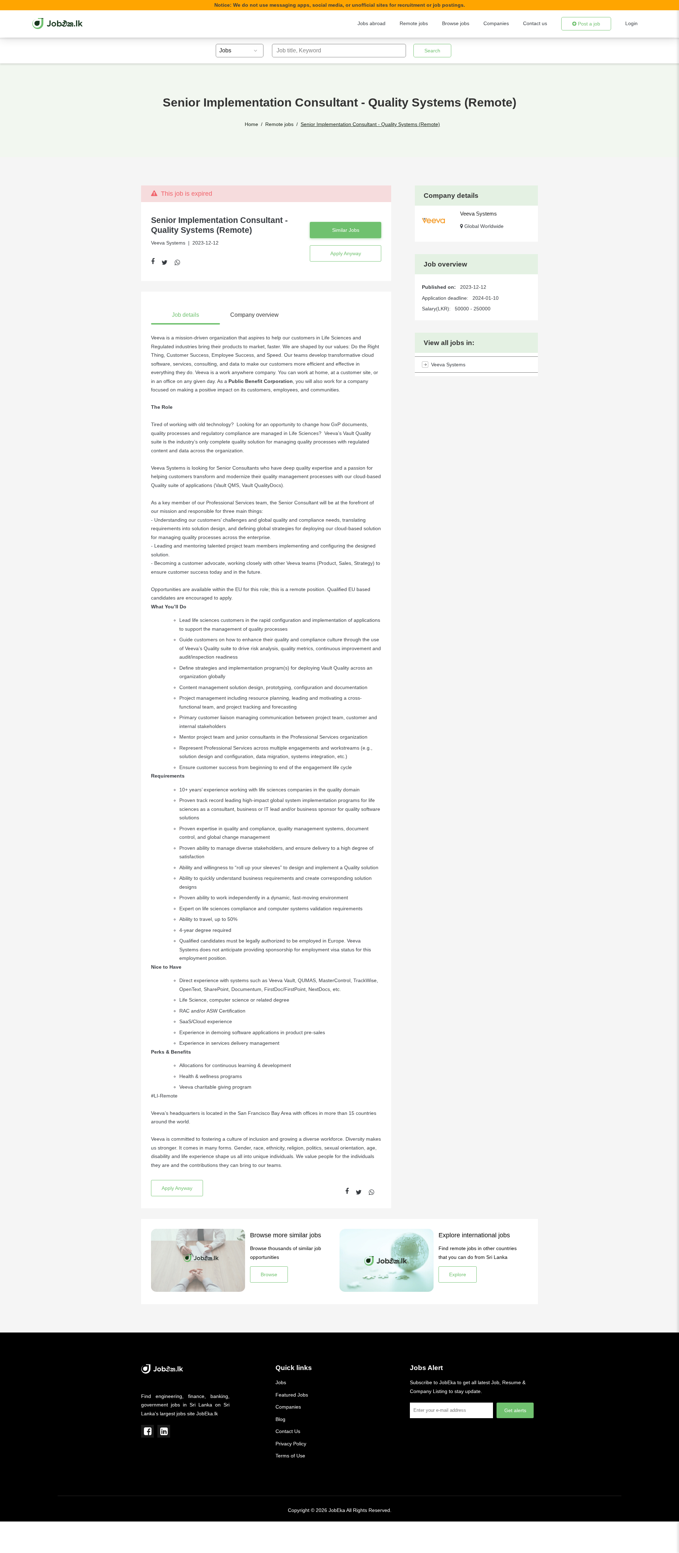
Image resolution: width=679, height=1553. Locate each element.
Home (251, 124)
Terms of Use (290, 1456)
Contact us (535, 23)
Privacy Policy (290, 1443)
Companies (496, 23)
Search (432, 50)
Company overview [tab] (254, 315)
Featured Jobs (291, 1395)
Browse (269, 1274)
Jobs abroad (371, 23)
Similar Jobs (345, 230)
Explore (457, 1274)
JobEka (337, 1510)
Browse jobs (455, 23)
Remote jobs (414, 23)
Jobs (280, 1382)
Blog (280, 1419)
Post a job (588, 24)
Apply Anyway (345, 253)
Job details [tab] (185, 315)
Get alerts (515, 1410)
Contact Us (287, 1431)
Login (631, 23)
